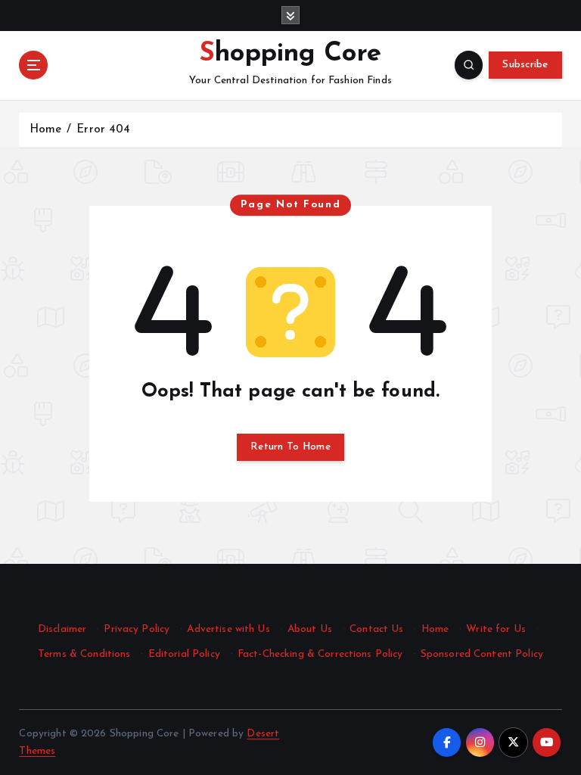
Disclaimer (62, 629)
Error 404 (103, 129)
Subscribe (525, 65)
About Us (309, 629)
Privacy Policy (136, 629)
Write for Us (496, 629)
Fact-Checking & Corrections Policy (320, 654)
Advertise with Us (228, 629)
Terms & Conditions (84, 654)
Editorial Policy (184, 654)
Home (46, 129)
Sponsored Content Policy (482, 654)
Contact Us (376, 629)
